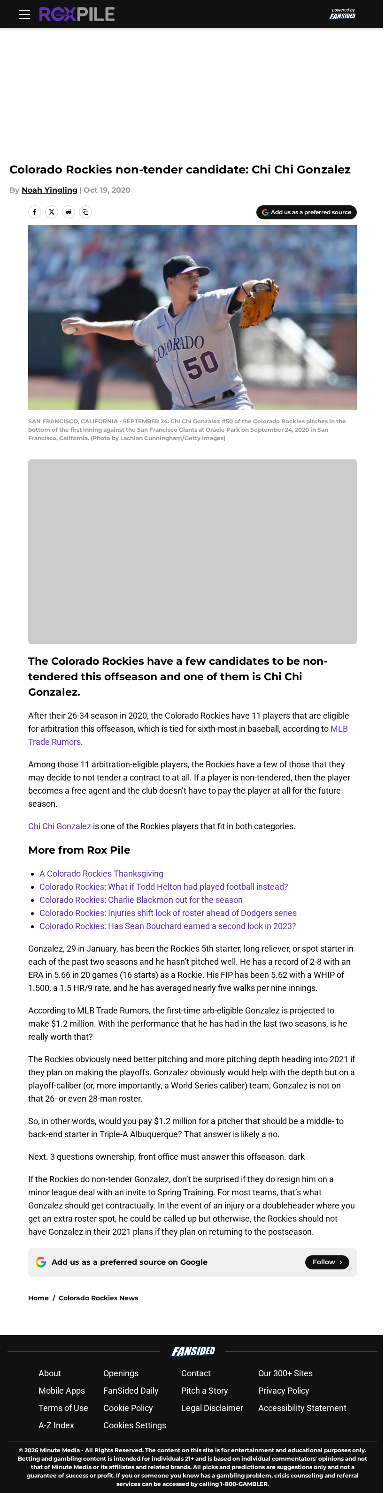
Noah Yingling (49, 190)
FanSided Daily (131, 1390)
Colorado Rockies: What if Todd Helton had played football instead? (163, 887)
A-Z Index (56, 1425)
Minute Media (60, 1450)
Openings (121, 1373)
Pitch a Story (204, 1390)
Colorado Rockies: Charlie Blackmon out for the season (141, 900)
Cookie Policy (128, 1408)
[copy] (85, 211)
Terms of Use (63, 1408)
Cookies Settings (134, 1425)
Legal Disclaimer (212, 1408)
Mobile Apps (61, 1390)
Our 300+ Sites (285, 1373)
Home (38, 1298)
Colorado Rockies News (98, 1298)
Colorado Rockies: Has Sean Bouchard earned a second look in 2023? (167, 926)
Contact (196, 1373)
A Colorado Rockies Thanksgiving (101, 873)
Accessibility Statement (302, 1408)
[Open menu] (24, 14)
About (49, 1373)
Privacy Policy (283, 1390)
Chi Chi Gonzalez (59, 826)
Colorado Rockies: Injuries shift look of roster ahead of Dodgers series (168, 913)
